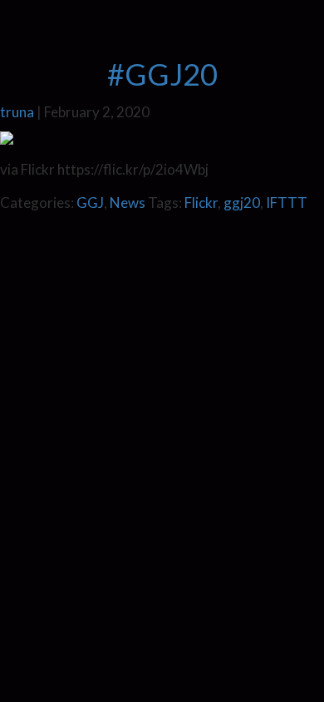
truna (17, 112)
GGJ (90, 202)
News (127, 202)
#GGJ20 (162, 74)
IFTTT (286, 202)
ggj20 (241, 202)
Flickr (201, 202)
